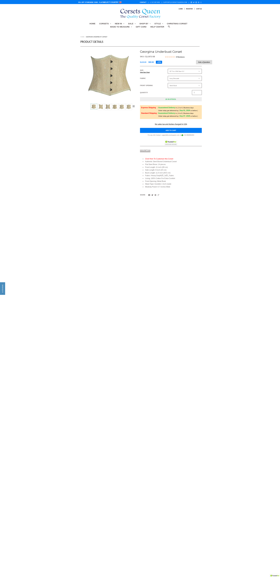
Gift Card (141, 27)
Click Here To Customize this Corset (159, 159)
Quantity (144, 92)
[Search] (169, 28)
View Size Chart (145, 72)
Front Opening (146, 85)
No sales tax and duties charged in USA (171, 124)
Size (145, 71)
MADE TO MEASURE (120, 27)
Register (189, 9)
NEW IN (118, 24)
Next (134, 106)
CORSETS (104, 24)
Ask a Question (204, 62)
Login (181, 9)
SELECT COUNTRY (111, 2)
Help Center (157, 27)
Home (92, 24)
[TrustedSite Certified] (170, 142)
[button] (2, 288)
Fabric (143, 78)
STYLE (157, 24)
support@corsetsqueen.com (175, 2)
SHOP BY (144, 24)
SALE (131, 24)
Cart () (199, 9)
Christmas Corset (177, 24)
